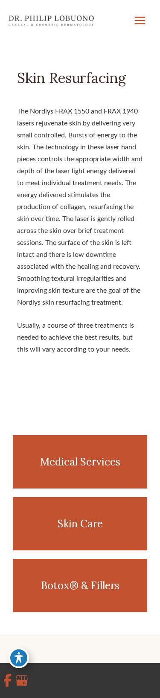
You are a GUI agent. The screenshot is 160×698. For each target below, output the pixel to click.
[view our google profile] (20, 681)
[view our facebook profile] (7, 681)
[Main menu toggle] (139, 20)
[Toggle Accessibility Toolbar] (19, 658)
